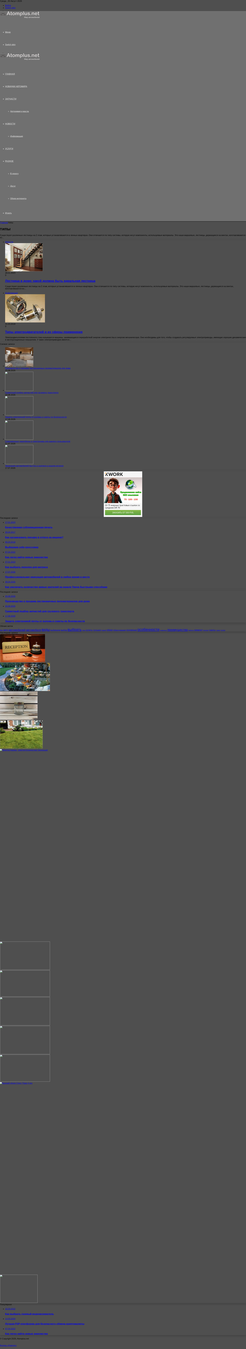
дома (83, 630)
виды (46, 630)
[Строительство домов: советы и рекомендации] (25, 996)
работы (191, 630)
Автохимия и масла (19, 111)
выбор (64, 630)
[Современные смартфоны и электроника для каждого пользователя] (19, 439)
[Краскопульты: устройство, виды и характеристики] (25, 1025)
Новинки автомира (16, 86)
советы (212, 630)
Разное (9, 161)
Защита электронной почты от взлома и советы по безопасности (36, 417)
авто (5, 630)
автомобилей (17, 629)
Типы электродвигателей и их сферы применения (44, 332)
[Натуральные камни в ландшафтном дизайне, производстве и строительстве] (25, 690)
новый (103, 630)
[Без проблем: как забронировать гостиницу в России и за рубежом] (22, 661)
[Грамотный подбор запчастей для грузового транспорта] (19, 390)
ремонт (198, 630)
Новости (10, 124)
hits (1, 630)
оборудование (119, 630)
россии (205, 630)
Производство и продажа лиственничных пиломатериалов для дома (37, 368)
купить (89, 630)
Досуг (13, 186)
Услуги (9, 149)
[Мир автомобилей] (20, 18)
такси (218, 630)
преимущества (177, 629)
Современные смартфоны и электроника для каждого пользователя (37, 441)
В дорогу (14, 174)
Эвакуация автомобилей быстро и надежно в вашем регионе (34, 466)
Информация (16, 136)
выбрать (75, 629)
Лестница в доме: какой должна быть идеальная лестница (50, 281)
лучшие (97, 630)
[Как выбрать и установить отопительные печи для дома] (25, 1053)
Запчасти (10, 99)
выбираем (55, 630)
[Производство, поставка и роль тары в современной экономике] (19, 719)
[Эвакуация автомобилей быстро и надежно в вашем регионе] (19, 463)
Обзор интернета (18, 198)
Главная (4, 223)
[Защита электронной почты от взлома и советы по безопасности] (19, 415)
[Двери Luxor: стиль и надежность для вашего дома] (19, 1302)
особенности (148, 629)
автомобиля (33, 629)
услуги (223, 630)
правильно (163, 630)
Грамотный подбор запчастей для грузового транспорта (31, 393)
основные (131, 630)
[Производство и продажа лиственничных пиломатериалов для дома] (19, 366)
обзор (110, 630)
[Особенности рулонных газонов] (21, 748)
